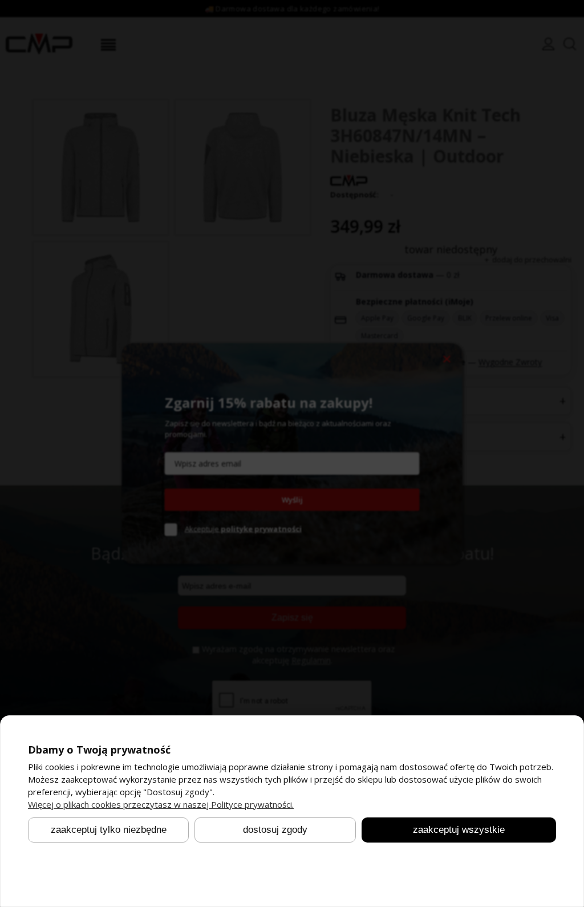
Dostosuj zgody (275, 830)
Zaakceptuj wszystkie (459, 830)
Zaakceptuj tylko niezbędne (109, 830)
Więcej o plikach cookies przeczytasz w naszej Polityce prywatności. (161, 804)
